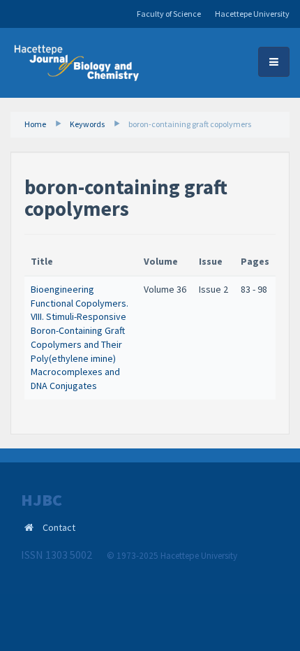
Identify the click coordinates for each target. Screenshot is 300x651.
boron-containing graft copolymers (189, 124)
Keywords (87, 124)
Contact (59, 527)
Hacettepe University (252, 13)
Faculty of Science (169, 13)
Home (35, 124)
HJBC (41, 500)
